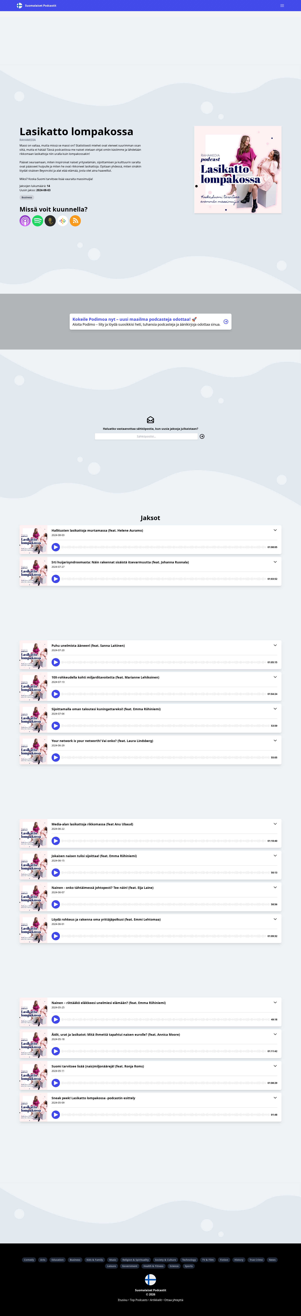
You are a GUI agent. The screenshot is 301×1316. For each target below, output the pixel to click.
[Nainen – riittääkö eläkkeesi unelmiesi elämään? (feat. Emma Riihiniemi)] (33, 1012)
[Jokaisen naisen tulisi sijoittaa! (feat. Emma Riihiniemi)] (33, 865)
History (238, 1259)
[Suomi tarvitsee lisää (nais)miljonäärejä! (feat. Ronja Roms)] (33, 1075)
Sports (189, 1266)
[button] (282, 5)
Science (174, 1266)
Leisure (111, 1266)
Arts (42, 1259)
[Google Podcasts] (62, 221)
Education (58, 1259)
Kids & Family (95, 1259)
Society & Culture (165, 1259)
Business (27, 197)
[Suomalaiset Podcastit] (150, 1279)
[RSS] (75, 221)
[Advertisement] (150, 41)
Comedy (29, 1259)
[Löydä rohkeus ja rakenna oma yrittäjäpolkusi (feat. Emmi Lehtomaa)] (33, 928)
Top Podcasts (139, 1300)
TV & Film (208, 1259)
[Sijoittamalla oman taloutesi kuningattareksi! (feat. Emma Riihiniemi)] (33, 718)
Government (129, 1266)
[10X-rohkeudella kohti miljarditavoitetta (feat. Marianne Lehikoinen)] (33, 686)
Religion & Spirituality (135, 1259)
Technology (189, 1259)
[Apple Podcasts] (25, 221)
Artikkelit (156, 1300)
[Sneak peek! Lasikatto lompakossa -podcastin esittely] (33, 1107)
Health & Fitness (153, 1266)
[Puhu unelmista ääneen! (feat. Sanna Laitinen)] (33, 654)
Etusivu (123, 1300)
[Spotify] (37, 221)
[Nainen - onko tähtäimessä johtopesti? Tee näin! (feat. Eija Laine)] (33, 896)
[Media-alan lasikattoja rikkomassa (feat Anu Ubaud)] (33, 833)
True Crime (256, 1259)
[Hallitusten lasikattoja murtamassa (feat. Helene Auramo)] (33, 539)
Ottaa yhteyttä (173, 1300)
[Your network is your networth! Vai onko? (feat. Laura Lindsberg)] (33, 750)
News (272, 1259)
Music (112, 1259)
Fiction (224, 1259)
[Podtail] (50, 221)
